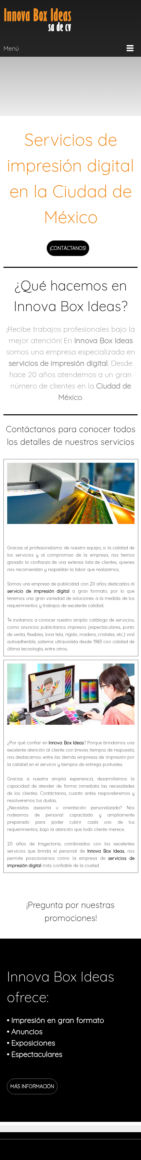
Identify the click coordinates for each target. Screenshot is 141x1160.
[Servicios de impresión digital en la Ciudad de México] (37, 20)
